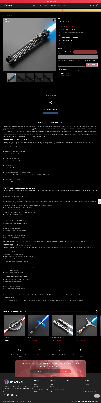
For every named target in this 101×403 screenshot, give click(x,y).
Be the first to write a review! (50, 113)
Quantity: (60, 48)
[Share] (54, 20)
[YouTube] (16, 395)
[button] (39, 5)
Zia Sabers (9, 401)
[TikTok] (12, 395)
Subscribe (91, 64)
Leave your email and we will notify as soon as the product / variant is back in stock (76, 61)
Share (54, 20)
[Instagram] (8, 395)
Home (4, 15)
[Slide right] (55, 78)
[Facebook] (4, 395)
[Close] (97, 1)
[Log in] (93, 5)
